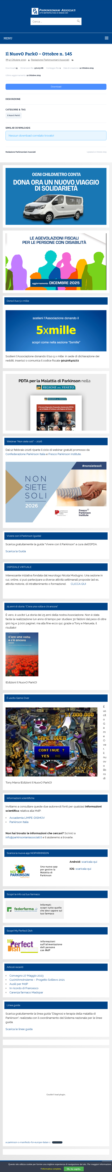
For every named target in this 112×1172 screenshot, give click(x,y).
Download (56, 86)
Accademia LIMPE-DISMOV (27, 817)
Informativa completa (51, 1169)
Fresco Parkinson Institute (64, 454)
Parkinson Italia (18, 822)
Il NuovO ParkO (13, 115)
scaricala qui (89, 861)
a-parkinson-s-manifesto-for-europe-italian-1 (28, 1142)
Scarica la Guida (16, 551)
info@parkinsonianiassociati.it (24, 837)
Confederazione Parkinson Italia (25, 454)
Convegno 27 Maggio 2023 (26, 975)
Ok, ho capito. (74, 1169)
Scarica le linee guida (19, 1029)
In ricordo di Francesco (23, 988)
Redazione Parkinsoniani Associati (50, 59)
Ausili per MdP (18, 983)
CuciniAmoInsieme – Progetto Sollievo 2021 (37, 979)
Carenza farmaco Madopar (26, 992)
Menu (8, 38)
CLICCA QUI (78, 583)
